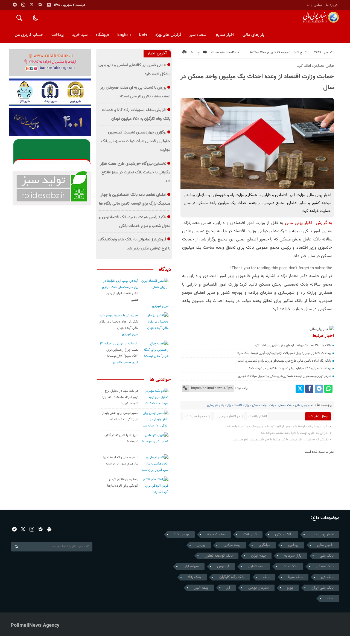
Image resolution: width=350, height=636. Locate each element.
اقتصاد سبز (198, 35)
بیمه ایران (258, 556)
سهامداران (191, 567)
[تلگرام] (15, 5)
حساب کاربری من (29, 35)
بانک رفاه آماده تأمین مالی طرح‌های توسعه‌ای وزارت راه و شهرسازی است (284, 360)
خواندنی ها (160, 379)
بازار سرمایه (292, 556)
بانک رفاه (194, 577)
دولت (272, 405)
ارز (228, 588)
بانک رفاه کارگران (231, 577)
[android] (49, 529)
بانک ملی (327, 556)
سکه (330, 599)
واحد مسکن (259, 405)
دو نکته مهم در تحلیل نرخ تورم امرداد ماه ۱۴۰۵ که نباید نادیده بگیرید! (120, 397)
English (124, 35)
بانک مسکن (285, 405)
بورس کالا (181, 535)
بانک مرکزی (283, 535)
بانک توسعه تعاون (219, 556)
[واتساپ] (328, 389)
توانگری (264, 545)
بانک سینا (295, 577)
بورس (201, 545)
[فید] (49, 5)
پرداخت (57, 35)
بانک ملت (290, 567)
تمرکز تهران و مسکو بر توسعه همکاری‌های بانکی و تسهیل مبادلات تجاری (284, 376)
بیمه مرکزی (231, 545)
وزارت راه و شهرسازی (219, 405)
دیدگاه (165, 269)
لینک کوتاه (242, 388)
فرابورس (223, 567)
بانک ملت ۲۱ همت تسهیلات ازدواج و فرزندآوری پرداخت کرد (293, 345)
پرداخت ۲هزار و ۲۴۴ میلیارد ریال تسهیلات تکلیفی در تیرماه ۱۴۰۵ (289, 368)
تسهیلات (250, 535)
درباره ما (331, 5)
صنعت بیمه (216, 535)
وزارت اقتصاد (241, 405)
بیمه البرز (201, 588)
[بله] (40, 5)
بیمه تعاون (256, 567)
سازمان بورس (258, 588)
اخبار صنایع (225, 35)
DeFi (143, 35)
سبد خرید (80, 35)
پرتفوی (293, 545)
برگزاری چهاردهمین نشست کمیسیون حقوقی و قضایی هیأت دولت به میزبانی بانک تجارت (135, 141)
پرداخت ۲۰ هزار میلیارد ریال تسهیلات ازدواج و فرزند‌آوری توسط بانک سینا (284, 353)
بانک (266, 577)
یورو (290, 588)
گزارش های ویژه (168, 35)
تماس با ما (314, 5)
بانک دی (327, 577)
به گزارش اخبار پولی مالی (308, 223)
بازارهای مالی (253, 35)
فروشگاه (102, 35)
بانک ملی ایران (322, 588)
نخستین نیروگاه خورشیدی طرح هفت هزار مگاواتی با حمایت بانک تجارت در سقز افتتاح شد (135, 173)
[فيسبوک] (309, 389)
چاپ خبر (194, 52)
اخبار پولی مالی (304, 405)
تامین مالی (325, 545)
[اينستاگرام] (23, 5)
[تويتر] (32, 5)
